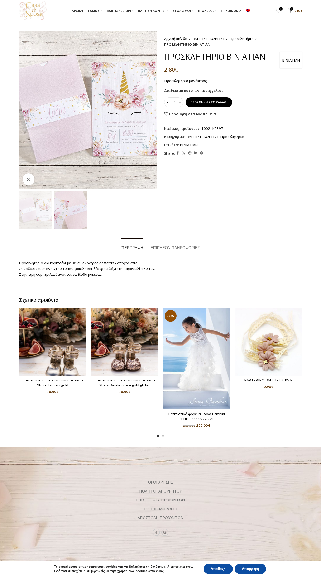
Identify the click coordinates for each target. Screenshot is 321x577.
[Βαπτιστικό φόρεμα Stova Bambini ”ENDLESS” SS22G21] (196, 358)
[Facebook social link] (178, 153)
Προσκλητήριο (242, 38)
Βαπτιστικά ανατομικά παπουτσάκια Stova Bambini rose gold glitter (124, 382)
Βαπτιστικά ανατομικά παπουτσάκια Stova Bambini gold (52, 382)
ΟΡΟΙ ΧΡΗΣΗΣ (160, 482)
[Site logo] (33, 10)
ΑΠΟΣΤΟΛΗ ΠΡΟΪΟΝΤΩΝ (161, 517)
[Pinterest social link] (190, 153)
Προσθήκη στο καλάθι (208, 102)
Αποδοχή (218, 569)
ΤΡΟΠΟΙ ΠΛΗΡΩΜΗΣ (161, 509)
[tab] (132, 245)
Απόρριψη (250, 569)
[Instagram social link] (164, 532)
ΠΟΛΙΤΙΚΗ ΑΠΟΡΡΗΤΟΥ (160, 491)
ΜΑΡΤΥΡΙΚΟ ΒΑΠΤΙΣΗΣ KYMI (269, 380)
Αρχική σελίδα (175, 38)
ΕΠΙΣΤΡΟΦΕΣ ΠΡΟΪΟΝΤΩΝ (160, 500)
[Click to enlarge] (28, 179)
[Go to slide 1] (158, 436)
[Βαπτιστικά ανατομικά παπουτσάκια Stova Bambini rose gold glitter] (124, 342)
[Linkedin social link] (196, 153)
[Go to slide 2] (163, 436)
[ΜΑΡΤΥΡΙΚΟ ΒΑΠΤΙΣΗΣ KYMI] (268, 342)
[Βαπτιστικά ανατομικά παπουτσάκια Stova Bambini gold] (52, 342)
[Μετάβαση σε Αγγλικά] (248, 11)
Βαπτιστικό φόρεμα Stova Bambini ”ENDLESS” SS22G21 (196, 416)
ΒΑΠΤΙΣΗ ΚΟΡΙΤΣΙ (208, 38)
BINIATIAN (291, 60)
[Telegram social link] (202, 153)
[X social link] (184, 153)
